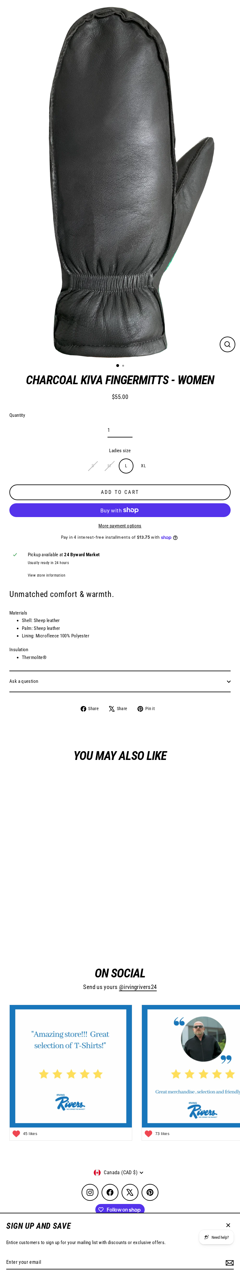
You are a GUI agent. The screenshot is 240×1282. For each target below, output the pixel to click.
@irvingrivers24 (138, 987)
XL (143, 465)
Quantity (17, 415)
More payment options (120, 526)
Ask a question (23, 681)
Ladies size (120, 450)
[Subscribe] (229, 1262)
